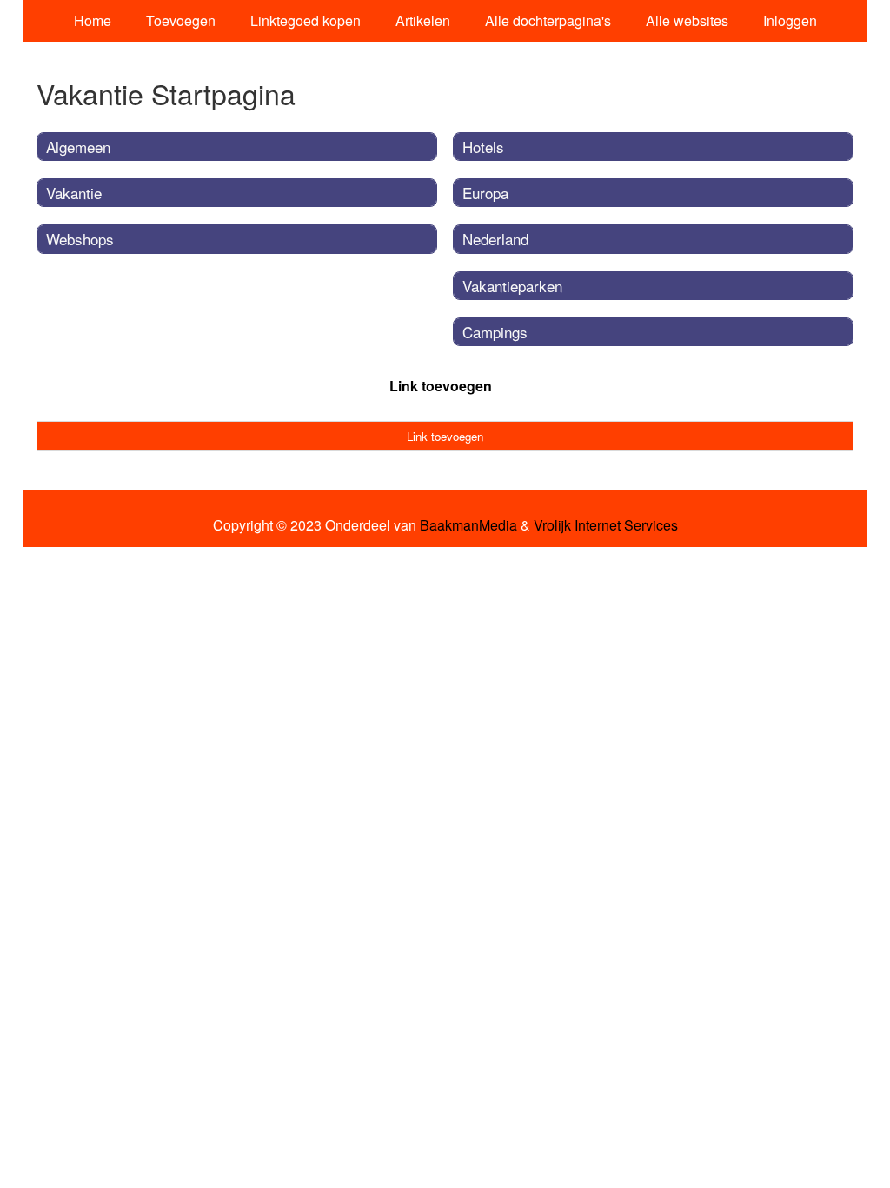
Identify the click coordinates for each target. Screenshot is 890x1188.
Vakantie (74, 193)
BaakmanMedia (468, 525)
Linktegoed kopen (305, 20)
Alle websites (687, 20)
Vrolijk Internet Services (606, 525)
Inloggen (790, 20)
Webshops (80, 239)
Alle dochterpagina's (548, 20)
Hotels (483, 146)
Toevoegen (181, 20)
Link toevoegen (440, 386)
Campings (495, 332)
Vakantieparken (512, 286)
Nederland (495, 239)
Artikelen (422, 20)
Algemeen (78, 146)
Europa (485, 193)
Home (92, 20)
